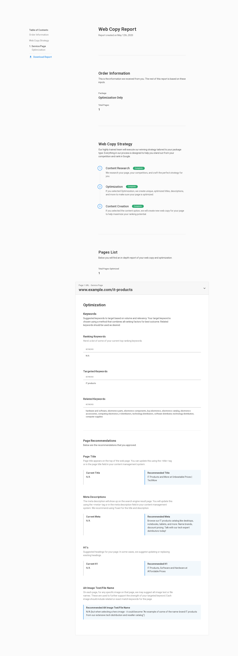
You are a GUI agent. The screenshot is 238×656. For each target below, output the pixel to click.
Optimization (38, 50)
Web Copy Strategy (39, 40)
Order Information (39, 34)
